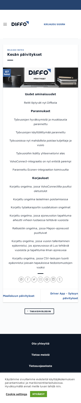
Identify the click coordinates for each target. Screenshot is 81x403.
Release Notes (15, 50)
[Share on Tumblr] (60, 279)
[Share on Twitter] (34, 279)
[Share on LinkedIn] (53, 279)
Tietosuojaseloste (40, 365)
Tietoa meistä (40, 354)
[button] (5, 24)
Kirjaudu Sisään (54, 24)
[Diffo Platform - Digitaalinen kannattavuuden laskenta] (20, 24)
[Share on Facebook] (28, 279)
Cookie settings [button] (16, 394)
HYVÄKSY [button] (38, 394)
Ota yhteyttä (40, 343)
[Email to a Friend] (40, 279)
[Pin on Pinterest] (47, 279)
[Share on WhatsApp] (21, 279)
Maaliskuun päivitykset (18, 295)
